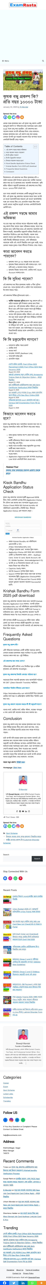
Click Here (17, 768)
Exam (5, 1087)
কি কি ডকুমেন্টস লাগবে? (13, 158)
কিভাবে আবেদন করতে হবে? (15, 161)
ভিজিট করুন (21, 762)
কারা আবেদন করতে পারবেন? (15, 152)
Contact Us (17, 1273)
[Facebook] (5, 117)
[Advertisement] (23, 34)
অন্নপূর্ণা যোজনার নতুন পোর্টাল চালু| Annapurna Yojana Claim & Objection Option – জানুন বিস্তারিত (26, 377)
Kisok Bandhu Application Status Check (20, 163)
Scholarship (8, 1097)
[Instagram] (18, 117)
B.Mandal (7, 1190)
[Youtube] (23, 811)
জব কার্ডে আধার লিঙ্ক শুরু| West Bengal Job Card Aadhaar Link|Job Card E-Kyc (22, 1216)
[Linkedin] (26, 811)
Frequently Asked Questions (16, 169)
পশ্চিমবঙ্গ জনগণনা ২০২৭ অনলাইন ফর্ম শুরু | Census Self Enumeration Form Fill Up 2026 (24, 403)
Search (6, 855)
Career (6, 1083)
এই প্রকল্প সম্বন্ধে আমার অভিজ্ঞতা (16, 150)
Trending (7, 1101)
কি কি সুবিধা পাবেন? (12, 155)
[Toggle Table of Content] (34, 146)
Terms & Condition (32, 1270)
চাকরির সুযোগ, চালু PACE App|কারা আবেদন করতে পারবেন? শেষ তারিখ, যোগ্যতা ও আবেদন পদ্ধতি (22, 1182)
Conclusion (10, 172)
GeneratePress (34, 1277)
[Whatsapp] (9, 117)
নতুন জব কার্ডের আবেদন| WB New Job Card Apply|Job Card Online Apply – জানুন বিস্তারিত (21, 1193)
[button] (43, 61)
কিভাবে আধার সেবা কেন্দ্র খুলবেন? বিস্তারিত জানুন (23, 837)
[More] (22, 117)
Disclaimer (10, 1270)
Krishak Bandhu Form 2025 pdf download (21, 166)
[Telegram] (14, 117)
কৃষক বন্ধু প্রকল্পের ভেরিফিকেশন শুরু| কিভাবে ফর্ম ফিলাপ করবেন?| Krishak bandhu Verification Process (20, 1170)
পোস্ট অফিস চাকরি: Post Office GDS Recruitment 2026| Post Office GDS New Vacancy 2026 (25, 367)
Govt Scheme (12, 833)
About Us (19, 1270)
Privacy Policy (28, 1273)
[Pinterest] (20, 811)
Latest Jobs (8, 1094)
